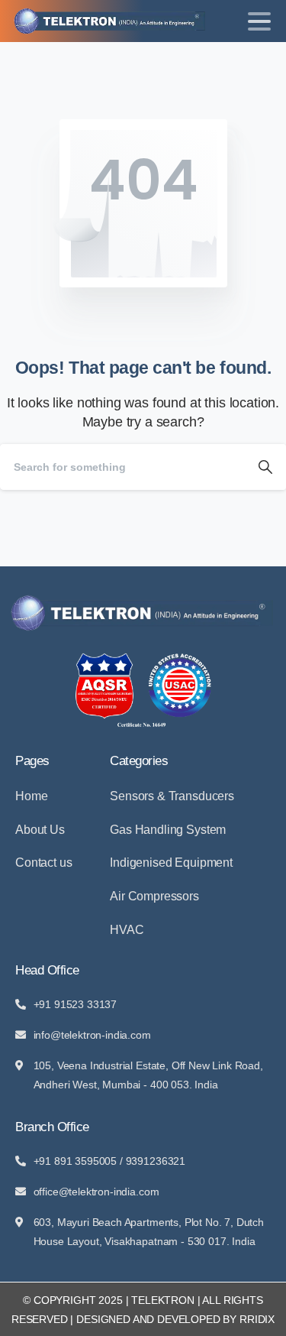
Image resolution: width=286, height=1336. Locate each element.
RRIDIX (257, 1319)
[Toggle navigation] (259, 21)
